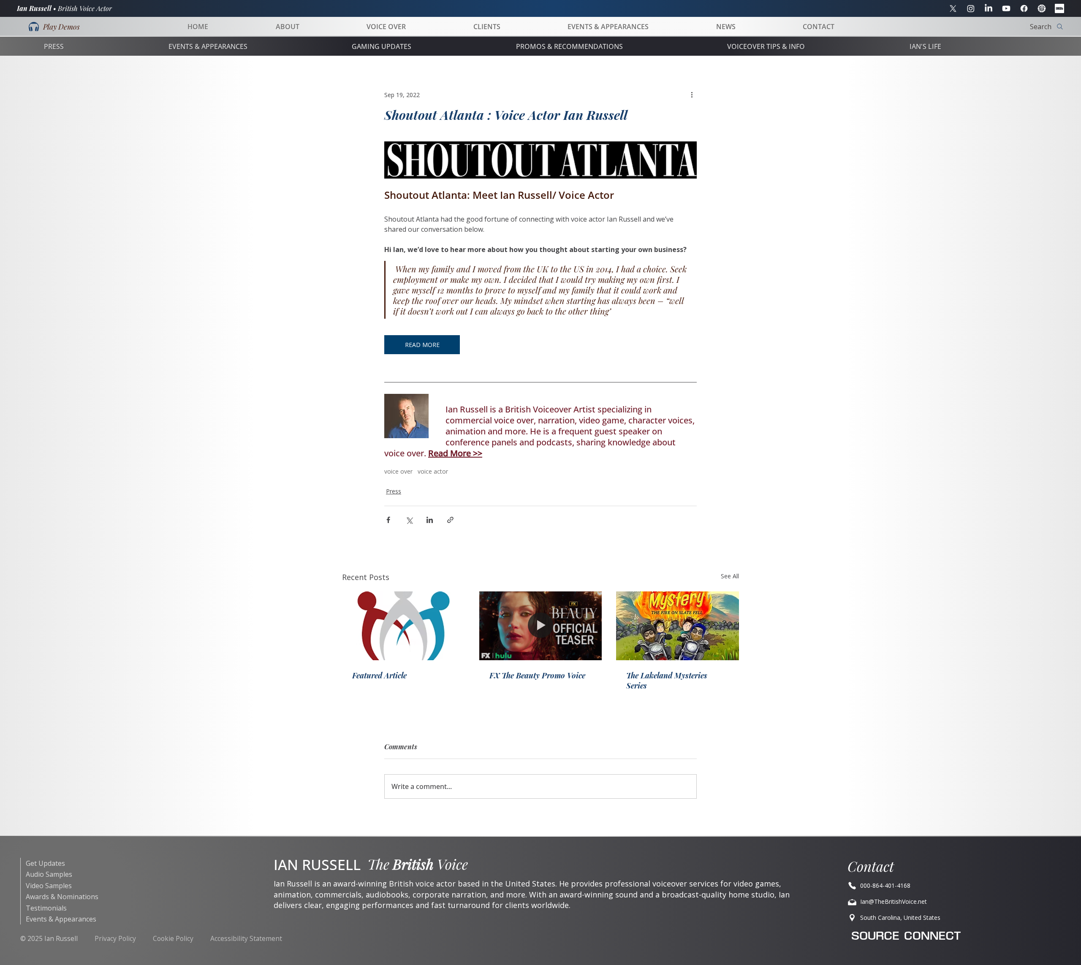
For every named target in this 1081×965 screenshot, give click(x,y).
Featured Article (379, 675)
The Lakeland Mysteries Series (666, 680)
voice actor (433, 471)
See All (730, 576)
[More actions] (692, 94)
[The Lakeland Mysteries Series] (677, 625)
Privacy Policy (115, 938)
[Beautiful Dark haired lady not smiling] (540, 626)
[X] (953, 8)
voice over (398, 471)
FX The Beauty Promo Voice (537, 675)
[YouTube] (1006, 8)
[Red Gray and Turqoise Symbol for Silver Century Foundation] (403, 625)
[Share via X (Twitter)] (409, 520)
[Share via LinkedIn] (430, 520)
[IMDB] (1059, 8)
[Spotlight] (1041, 8)
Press (393, 491)
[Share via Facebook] (388, 520)
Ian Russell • (64, 8)
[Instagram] (970, 8)
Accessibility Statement (246, 938)
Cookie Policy (173, 938)
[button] (54, 26)
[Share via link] (450, 520)
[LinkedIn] (988, 8)
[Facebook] (1024, 8)
